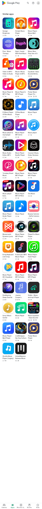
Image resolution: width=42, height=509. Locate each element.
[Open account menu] (38, 3)
